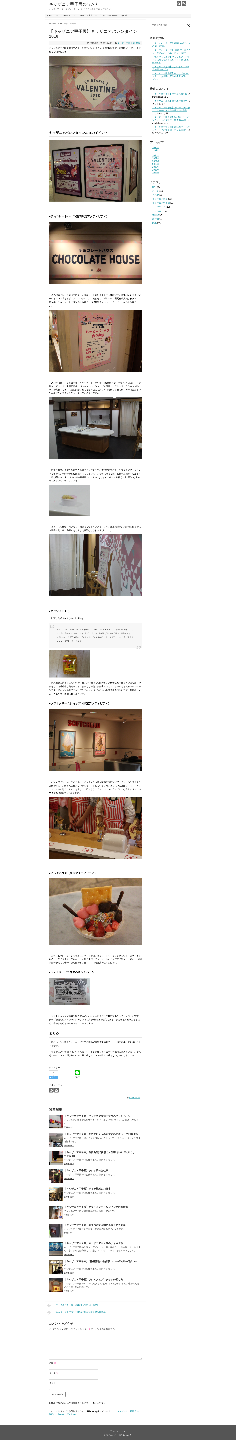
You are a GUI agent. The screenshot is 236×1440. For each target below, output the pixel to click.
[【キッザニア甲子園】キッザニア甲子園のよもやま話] (56, 1249)
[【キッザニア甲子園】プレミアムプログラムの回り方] (56, 1285)
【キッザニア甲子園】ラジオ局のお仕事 (86, 1170)
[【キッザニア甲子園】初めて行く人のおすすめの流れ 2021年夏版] (56, 1140)
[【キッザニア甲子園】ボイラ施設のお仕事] (56, 1194)
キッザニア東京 (85, 15)
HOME (49, 15)
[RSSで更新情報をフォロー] (184, 3)
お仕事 (155, 191)
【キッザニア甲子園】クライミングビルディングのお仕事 (96, 1207)
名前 (52, 1363)
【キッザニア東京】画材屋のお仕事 (169, 94)
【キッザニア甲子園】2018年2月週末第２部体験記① (80, 1312)
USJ (74, 15)
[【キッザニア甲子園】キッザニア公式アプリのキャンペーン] (56, 1121)
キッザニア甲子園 (62, 15)
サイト (52, 1383)
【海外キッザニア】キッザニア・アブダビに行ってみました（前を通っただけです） (170, 60)
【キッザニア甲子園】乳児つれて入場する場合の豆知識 (95, 1225)
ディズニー (100, 15)
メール (53, 1373)
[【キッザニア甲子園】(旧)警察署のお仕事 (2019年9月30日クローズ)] (56, 1267)
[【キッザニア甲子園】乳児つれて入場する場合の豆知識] (56, 1230)
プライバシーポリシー (118, 1431)
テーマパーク (113, 15)
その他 (124, 15)
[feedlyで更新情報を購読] (179, 3)
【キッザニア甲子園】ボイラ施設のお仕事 (87, 1188)
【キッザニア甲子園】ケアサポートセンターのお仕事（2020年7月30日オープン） (170, 76)
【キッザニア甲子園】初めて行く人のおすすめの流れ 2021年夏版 (101, 1134)
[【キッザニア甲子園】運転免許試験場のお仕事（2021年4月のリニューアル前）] (56, 1158)
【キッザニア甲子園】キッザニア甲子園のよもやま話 (93, 1243)
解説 (138, 43)
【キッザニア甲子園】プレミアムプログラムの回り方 (93, 1279)
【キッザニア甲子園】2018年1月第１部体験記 (76, 1305)
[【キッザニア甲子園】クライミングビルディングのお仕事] (56, 1212)
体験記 (155, 215)
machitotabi (134, 1097)
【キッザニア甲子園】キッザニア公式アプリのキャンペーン (97, 1116)
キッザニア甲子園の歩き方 (74, 4)
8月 (156, 150)
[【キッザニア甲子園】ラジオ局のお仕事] (56, 1176)
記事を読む (69, 1127)
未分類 (155, 219)
